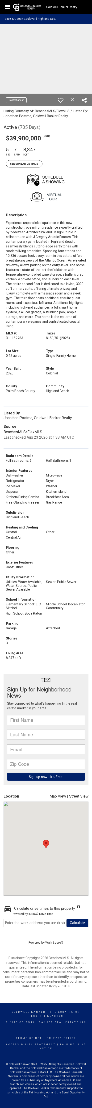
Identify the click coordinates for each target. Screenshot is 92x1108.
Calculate (77, 923)
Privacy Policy (61, 1038)
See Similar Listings (24, 163)
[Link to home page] (27, 7)
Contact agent (16, 100)
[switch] (61, 100)
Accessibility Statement (31, 1044)
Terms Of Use (29, 1038)
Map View (58, 796)
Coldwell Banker (29, 1012)
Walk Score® (54, 942)
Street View (78, 796)
